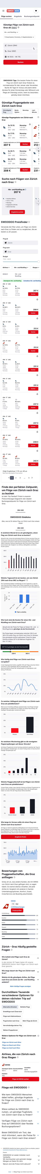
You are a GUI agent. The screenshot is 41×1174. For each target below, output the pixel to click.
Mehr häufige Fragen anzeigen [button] (20, 986)
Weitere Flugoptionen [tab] (10, 1030)
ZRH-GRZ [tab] (20, 510)
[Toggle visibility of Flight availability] (20, 612)
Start (9, 1172)
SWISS (13, 901)
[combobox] (22, 242)
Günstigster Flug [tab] (7, 111)
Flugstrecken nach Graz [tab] (11, 1021)
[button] (3, 11)
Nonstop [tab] (26, 110)
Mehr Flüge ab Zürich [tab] (30, 1021)
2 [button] (15, 478)
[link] (17, 212)
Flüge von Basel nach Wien (11, 1045)
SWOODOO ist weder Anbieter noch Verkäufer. (16, 1156)
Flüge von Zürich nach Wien (11, 1042)
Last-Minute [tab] (34, 111)
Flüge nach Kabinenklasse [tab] (12, 1016)
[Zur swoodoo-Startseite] (13, 10)
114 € (14, 27)
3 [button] (20, 478)
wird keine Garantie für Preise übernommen (15, 1150)
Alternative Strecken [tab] (10, 1007)
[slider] (38, 261)
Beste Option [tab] (17, 111)
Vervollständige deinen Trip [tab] (12, 1025)
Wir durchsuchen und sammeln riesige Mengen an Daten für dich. (17, 1160)
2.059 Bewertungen (17, 907)
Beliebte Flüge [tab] (25, 1007)
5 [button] (28, 478)
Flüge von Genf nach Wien (11, 1048)
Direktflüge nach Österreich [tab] (12, 1011)
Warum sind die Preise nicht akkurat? (17, 1164)
